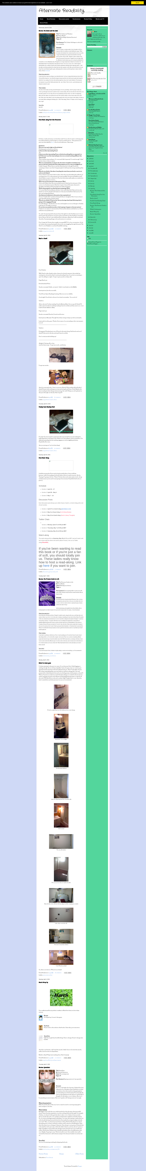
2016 (90, 164)
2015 (44, 231)
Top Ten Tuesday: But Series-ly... (97, 116)
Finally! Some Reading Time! (47, 407)
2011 (90, 233)
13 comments (57, 110)
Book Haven (92, 140)
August (92, 178)
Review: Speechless (44, 1067)
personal (45, 975)
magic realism (66, 112)
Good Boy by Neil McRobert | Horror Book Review (96, 122)
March (50, 1060)
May (91, 186)
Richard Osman (94, 80)
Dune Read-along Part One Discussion (50, 120)
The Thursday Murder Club (98, 79)
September (93, 176)
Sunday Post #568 (93, 141)
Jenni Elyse (91, 104)
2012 (90, 230)
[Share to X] (67, 110)
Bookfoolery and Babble (95, 127)
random (50, 975)
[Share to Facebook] (68, 110)
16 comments (57, 397)
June (91, 184)
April (92, 189)
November (93, 171)
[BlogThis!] (65, 110)
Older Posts (79, 1154)
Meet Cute (91, 106)
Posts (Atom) (49, 1158)
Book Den (91, 133)
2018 (90, 159)
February (92, 220)
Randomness (76, 19)
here (46, 565)
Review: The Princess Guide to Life (49, 579)
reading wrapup (56, 1060)
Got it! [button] (137, 2)
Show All (105, 153)
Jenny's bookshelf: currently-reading (97, 69)
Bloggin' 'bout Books (94, 115)
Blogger (80, 1166)
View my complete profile (93, 42)
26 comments (58, 973)
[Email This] (64, 110)
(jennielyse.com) (66, 509)
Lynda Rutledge (94, 74)
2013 (90, 228)
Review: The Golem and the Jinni (48, 31)
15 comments (57, 448)
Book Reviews (51, 19)
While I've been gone (45, 663)
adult (44, 112)
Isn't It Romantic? (93, 100)
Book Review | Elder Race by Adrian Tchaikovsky (96, 134)
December (93, 168)
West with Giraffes (96, 73)
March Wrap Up (43, 982)
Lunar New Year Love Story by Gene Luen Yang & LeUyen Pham (96, 148)
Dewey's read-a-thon (51, 400)
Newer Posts (43, 1154)
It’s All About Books (65, 512)
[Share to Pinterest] (70, 110)
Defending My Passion (94, 111)
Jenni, (52, 142)
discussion (46, 572)
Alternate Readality (61, 10)
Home (41, 19)
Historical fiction (57, 112)
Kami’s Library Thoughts (67, 515)
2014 (90, 225)
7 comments (58, 569)
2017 (90, 161)
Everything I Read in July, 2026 (96, 129)
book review (49, 112)
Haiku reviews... (93, 95)
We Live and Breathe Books (96, 99)
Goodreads (47, 70)
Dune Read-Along (44, 458)
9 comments (57, 653)
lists (46, 1060)
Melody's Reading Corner (95, 145)
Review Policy (88, 19)
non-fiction (53, 656)
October (92, 173)
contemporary (53, 1149)
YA (58, 1149)
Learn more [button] (49, 2)
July (91, 181)
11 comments (58, 229)
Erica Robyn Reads (94, 120)
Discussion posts (64, 19)
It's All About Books (94, 110)
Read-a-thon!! (43, 238)
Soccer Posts (44, 22)
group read (48, 231)
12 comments (58, 1058)
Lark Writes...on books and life (97, 94)
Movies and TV (100, 19)
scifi (53, 231)
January (92, 222)
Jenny (95, 32)
